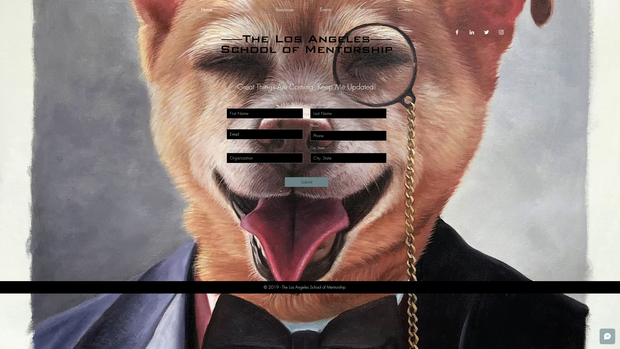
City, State (317, 148)
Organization (236, 148)
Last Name (317, 104)
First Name (234, 104)
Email (230, 125)
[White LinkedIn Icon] (472, 32)
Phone (314, 125)
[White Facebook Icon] (457, 32)
